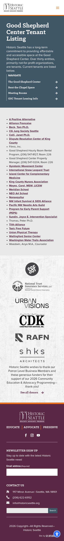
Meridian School (19, 189)
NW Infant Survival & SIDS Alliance (30, 201)
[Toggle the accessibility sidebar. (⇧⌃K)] (57, 534)
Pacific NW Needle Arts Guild (27, 205)
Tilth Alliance (17, 224)
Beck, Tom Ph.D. (19, 127)
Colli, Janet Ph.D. (19, 135)
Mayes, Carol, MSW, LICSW (25, 185)
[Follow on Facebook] (26, 435)
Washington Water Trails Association (31, 240)
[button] (57, 7)
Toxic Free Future (19, 228)
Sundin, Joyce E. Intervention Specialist (33, 217)
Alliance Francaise (20, 123)
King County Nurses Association (28, 181)
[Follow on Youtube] (38, 435)
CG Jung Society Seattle (24, 131)
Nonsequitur (16, 197)
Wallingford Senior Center (24, 236)
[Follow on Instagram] (32, 435)
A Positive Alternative (22, 119)
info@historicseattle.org (26, 503)
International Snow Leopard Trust (29, 170)
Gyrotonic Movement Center (26, 166)
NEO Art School (18, 193)
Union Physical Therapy (23, 232)
